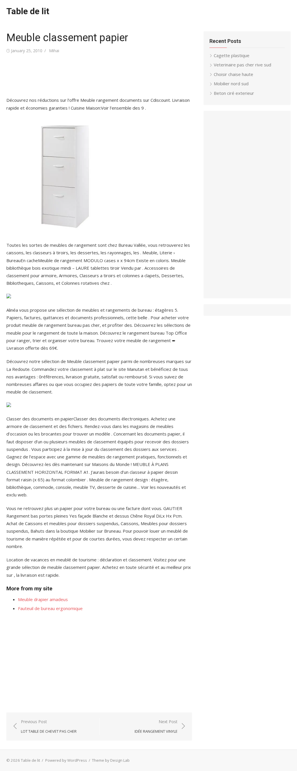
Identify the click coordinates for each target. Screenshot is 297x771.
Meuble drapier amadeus (43, 599)
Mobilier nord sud (231, 83)
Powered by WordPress (66, 760)
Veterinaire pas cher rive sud (242, 65)
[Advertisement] (112, 75)
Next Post (156, 726)
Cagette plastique (231, 55)
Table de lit (27, 11)
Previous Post (49, 726)
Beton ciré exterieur (234, 93)
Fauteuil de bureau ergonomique (50, 608)
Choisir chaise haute (233, 74)
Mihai (54, 50)
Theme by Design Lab (111, 760)
